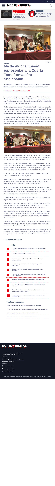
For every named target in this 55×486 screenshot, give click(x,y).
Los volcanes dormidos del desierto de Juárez (23, 253)
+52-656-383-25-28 (8, 366)
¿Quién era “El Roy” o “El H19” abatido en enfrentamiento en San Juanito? (28, 285)
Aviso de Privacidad (7, 372)
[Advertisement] (12, 332)
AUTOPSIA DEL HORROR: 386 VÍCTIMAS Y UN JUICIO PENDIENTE (24, 305)
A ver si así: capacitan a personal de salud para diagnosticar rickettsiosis (27, 264)
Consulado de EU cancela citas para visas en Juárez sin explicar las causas (29, 249)
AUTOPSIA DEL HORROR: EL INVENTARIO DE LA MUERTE (22, 317)
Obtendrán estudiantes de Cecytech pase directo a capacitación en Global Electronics (28, 275)
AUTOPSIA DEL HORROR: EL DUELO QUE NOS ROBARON (22, 313)
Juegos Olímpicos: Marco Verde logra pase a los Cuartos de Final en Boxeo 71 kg (29, 295)
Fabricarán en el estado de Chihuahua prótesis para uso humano (28, 279)
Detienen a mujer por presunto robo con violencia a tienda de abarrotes (27, 270)
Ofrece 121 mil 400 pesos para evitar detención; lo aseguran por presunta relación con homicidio (28, 290)
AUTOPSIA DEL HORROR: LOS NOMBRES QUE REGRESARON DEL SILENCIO (27, 309)
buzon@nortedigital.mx (10, 369)
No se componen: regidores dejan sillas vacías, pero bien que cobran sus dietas (27, 259)
